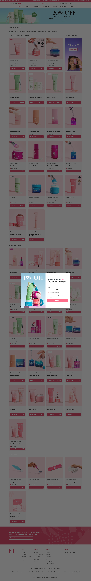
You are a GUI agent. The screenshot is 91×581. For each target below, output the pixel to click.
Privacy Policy (51, 295)
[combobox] (49, 292)
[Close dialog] (68, 274)
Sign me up (57, 300)
